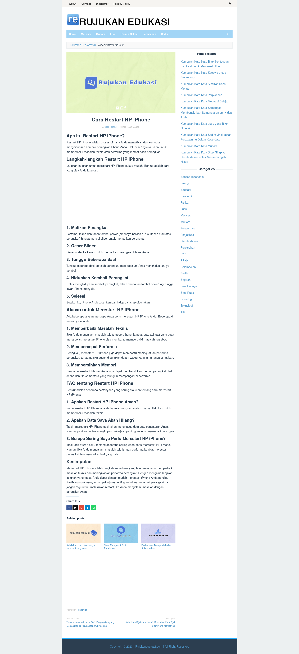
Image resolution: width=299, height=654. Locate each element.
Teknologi (187, 305)
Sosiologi (186, 299)
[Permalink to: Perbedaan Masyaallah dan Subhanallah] (158, 533)
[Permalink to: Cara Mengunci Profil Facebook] (121, 533)
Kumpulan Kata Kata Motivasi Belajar (205, 101)
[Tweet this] (75, 507)
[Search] (228, 34)
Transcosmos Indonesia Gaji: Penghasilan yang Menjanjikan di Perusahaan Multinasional (90, 622)
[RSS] (230, 3)
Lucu (184, 209)
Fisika (184, 202)
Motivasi (186, 215)
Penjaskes (187, 234)
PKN (184, 254)
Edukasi (186, 189)
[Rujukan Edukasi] (118, 19)
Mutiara (185, 221)
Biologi (185, 183)
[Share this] (69, 507)
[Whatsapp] (93, 507)
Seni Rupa (187, 292)
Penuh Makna (189, 241)
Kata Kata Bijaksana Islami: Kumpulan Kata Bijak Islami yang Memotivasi (150, 622)
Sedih (184, 273)
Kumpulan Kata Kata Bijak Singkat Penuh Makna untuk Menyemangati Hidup (203, 157)
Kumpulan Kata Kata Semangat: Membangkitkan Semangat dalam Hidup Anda (206, 112)
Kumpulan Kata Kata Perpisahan (201, 95)
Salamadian (188, 267)
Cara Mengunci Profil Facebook (115, 546)
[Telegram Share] (87, 507)
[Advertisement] (120, 199)
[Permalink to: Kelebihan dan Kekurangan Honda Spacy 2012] (83, 533)
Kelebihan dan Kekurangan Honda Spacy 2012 (81, 546)
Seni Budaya (189, 286)
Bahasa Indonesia (192, 176)
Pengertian (82, 609)
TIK (183, 312)
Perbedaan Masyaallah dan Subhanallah (156, 546)
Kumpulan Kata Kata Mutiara (199, 146)
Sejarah (186, 279)
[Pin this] (81, 507)
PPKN (184, 260)
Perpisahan (188, 247)
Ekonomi (186, 196)
